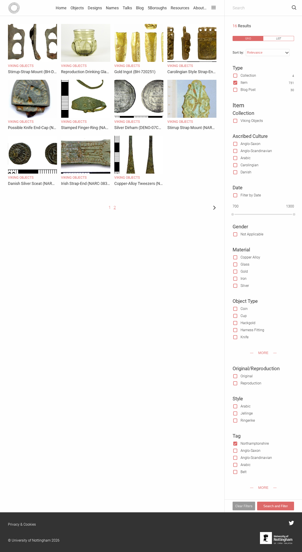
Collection (248, 75)
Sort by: (238, 53)
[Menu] (213, 8)
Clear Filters (243, 506)
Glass (245, 264)
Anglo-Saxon (250, 144)
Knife (244, 337)
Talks (127, 8)
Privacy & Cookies (22, 524)
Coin (244, 309)
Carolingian (249, 165)
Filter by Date (251, 195)
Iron (244, 278)
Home (61, 8)
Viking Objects (252, 121)
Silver (245, 286)
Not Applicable (252, 234)
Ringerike (248, 420)
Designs (95, 8)
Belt (244, 472)
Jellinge (247, 413)
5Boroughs (157, 8)
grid (248, 38)
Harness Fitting (252, 330)
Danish (246, 172)
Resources (180, 8)
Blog (140, 8)
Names (112, 8)
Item (244, 82)
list (278, 38)
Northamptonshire (255, 443)
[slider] (233, 214)
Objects (77, 8)
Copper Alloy (250, 257)
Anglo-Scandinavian (256, 151)
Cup (244, 316)
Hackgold (248, 323)
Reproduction (251, 383)
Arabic (245, 158)
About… (199, 8)
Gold (244, 271)
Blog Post (248, 90)
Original (247, 376)
